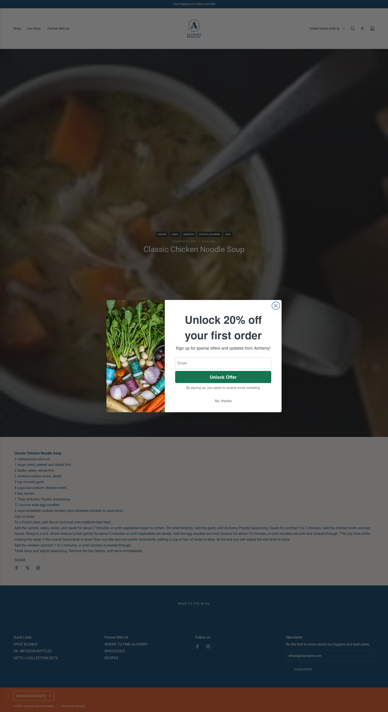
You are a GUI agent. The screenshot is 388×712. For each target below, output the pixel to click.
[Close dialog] (276, 306)
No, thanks (223, 400)
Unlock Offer (223, 377)
